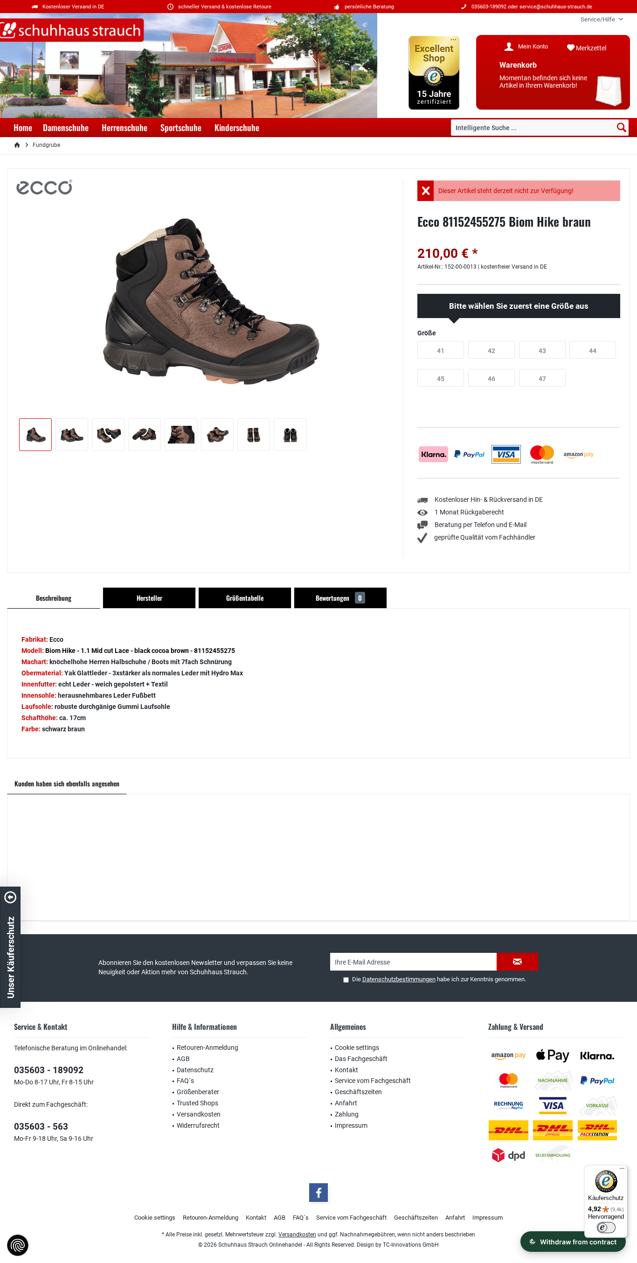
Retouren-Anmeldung (207, 1047)
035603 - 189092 (48, 1070)
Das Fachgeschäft (361, 1058)
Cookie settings (357, 1047)
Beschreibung (53, 598)
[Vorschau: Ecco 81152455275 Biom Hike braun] (35, 434)
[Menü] (622, 1170)
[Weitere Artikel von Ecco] (44, 186)
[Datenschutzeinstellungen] (17, 1245)
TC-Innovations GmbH (411, 1245)
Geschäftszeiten (358, 1092)
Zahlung (347, 1114)
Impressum (351, 1125)
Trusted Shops (197, 1103)
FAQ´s (185, 1080)
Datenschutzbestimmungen (399, 979)
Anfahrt (346, 1103)
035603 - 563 (41, 1126)
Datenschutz (195, 1070)
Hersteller (149, 598)
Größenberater (198, 1092)
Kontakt (346, 1070)
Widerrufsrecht (198, 1125)
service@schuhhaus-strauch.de (555, 7)
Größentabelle (244, 598)
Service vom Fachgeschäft (373, 1080)
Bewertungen (339, 598)
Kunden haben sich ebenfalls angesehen (66, 783)
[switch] (606, 1227)
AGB (183, 1058)
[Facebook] (318, 1192)
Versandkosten (199, 1114)
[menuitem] (598, 19)
